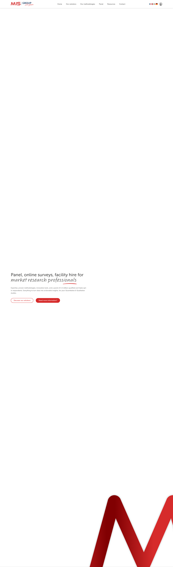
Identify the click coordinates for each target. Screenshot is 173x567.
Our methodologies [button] (87, 4)
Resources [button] (111, 4)
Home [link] (59, 4)
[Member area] (160, 4)
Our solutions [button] (71, 4)
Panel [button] (101, 4)
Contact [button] (122, 4)
